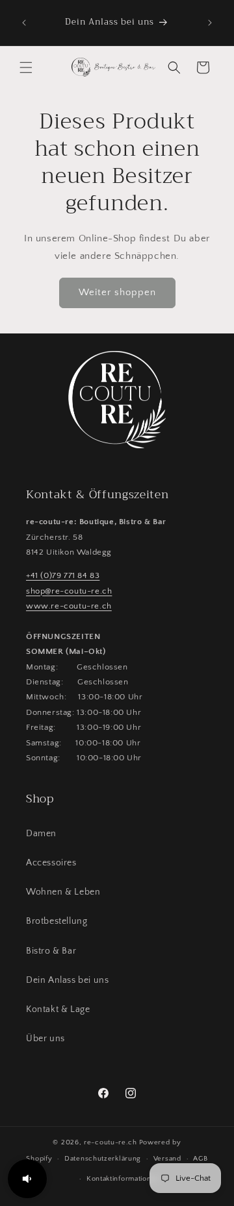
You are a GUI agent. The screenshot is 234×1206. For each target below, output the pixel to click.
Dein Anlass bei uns (67, 980)
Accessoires (51, 863)
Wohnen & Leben (63, 892)
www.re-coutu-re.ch (69, 605)
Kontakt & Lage (58, 1009)
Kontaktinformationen (123, 1179)
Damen (41, 833)
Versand (167, 1159)
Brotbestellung (56, 921)
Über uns (45, 1038)
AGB (200, 1159)
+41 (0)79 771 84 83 (62, 575)
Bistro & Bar (51, 951)
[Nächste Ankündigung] (210, 22)
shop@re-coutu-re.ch (69, 591)
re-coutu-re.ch (110, 1142)
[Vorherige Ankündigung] (24, 22)
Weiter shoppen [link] (117, 292)
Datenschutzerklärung (102, 1159)
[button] (26, 67)
